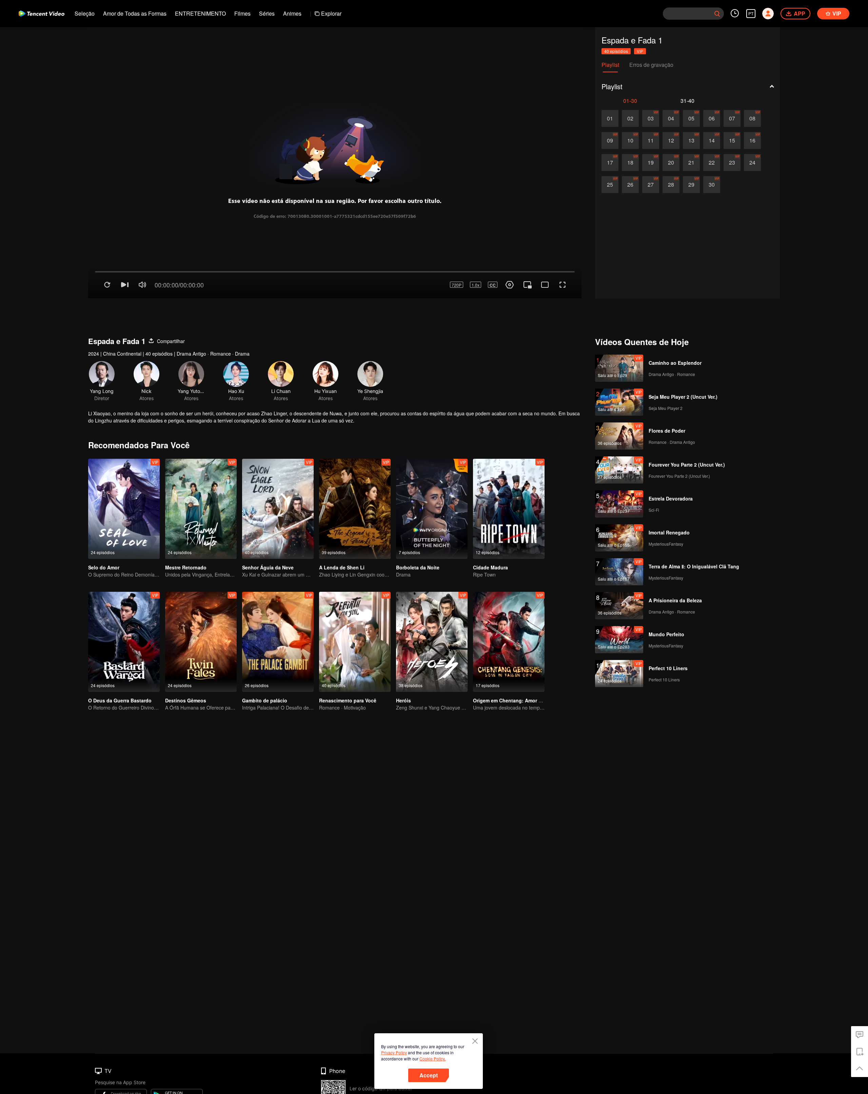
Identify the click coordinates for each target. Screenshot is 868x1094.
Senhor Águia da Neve (268, 540)
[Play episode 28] (671, 184)
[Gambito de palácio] (278, 615)
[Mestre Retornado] (201, 482)
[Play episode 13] (691, 140)
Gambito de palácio (264, 673)
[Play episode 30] (711, 184)
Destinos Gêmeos (185, 673)
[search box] (717, 14)
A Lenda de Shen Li (341, 540)
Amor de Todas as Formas (134, 13)
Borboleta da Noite (417, 540)
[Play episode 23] (732, 162)
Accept (428, 1075)
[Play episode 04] (671, 118)
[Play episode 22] (711, 162)
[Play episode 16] (752, 140)
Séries (267, 13)
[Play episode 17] (609, 162)
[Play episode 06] (711, 118)
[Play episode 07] (732, 118)
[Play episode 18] (630, 162)
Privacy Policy (394, 1052)
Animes (292, 13)
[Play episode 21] (691, 162)
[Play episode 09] (609, 140)
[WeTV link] (41, 13)
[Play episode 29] (691, 184)
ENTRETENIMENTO (200, 13)
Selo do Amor (103, 540)
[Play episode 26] (630, 184)
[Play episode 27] (650, 184)
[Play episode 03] (650, 118)
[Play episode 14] (711, 140)
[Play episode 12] (671, 140)
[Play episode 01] (609, 118)
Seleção (85, 13)
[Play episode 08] (752, 118)
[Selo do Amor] (124, 482)
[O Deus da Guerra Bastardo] (124, 615)
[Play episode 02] (630, 118)
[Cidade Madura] (509, 482)
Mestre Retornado (185, 540)
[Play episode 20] (671, 162)
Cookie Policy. (432, 1058)
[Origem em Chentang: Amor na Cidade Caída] (509, 615)
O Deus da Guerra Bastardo (120, 673)
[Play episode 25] (609, 184)
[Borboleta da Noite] (432, 482)
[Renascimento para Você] (355, 615)
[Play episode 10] (630, 140)
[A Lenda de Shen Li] (355, 482)
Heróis (403, 673)
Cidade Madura (490, 540)
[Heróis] (432, 615)
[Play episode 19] (650, 162)
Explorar (331, 13)
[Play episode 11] (650, 140)
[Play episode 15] (732, 140)
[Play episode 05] (691, 118)
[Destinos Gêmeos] (201, 615)
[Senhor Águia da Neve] (278, 482)
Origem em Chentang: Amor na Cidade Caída (524, 673)
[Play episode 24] (752, 162)
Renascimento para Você (347, 673)
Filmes (242, 13)
